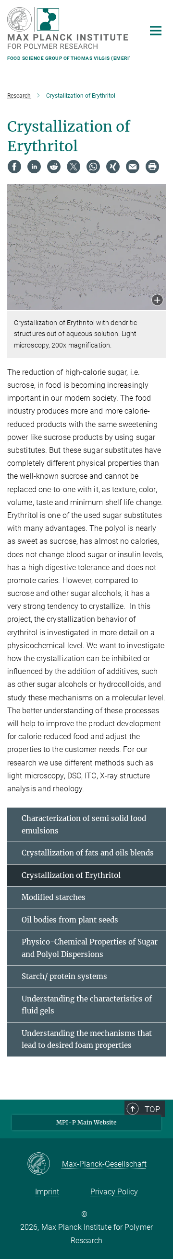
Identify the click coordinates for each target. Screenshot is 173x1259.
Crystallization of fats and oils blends (88, 852)
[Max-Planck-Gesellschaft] (44, 1164)
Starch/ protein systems (64, 976)
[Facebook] (14, 166)
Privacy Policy (114, 1191)
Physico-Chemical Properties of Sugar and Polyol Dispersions (90, 948)
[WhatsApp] (93, 166)
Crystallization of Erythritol (71, 875)
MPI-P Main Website (86, 1122)
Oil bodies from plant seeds (70, 919)
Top (152, 1109)
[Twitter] (73, 166)
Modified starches (54, 897)
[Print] (152, 166)
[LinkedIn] (34, 166)
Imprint (47, 1191)
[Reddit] (54, 166)
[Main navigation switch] (155, 30)
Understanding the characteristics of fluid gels (87, 1005)
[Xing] (113, 166)
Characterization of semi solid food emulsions (84, 824)
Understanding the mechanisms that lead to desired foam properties (87, 1039)
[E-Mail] (132, 166)
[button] (157, 301)
